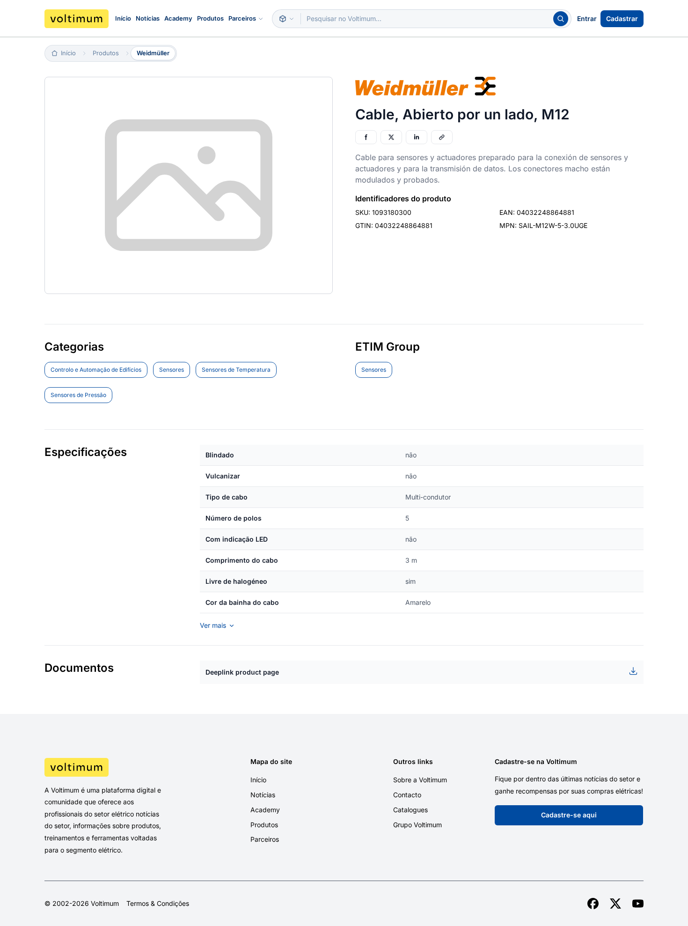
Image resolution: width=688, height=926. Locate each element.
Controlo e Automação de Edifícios (96, 369)
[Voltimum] (76, 18)
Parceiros (242, 18)
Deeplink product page (242, 672)
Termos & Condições (157, 903)
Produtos (210, 18)
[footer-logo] (115, 767)
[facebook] (593, 903)
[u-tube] (638, 903)
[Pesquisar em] (286, 18)
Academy (178, 18)
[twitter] (615, 903)
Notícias (148, 18)
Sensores (171, 369)
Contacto (407, 795)
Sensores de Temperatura (236, 369)
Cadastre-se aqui (569, 815)
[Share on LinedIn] (416, 137)
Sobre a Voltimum (420, 780)
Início (123, 18)
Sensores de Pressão (78, 394)
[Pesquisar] (560, 18)
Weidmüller (153, 53)
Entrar (587, 18)
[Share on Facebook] (366, 137)
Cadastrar (622, 18)
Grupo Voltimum (417, 825)
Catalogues (410, 810)
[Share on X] (391, 137)
